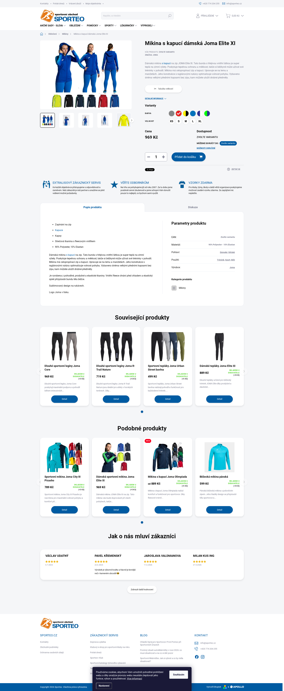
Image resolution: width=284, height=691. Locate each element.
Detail (64, 399)
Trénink (220, 260)
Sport (227, 260)
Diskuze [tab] (193, 207)
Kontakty (44, 3)
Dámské (223, 252)
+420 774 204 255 (208, 649)
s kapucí (166, 63)
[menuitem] (53, 25)
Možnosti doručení (206, 148)
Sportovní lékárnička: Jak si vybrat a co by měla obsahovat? (161, 659)
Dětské (231, 252)
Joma (232, 267)
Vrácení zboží (75, 3)
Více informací (134, 678)
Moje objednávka (93, 3)
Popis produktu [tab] (92, 207)
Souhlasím (178, 674)
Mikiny (182, 288)
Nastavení (104, 685)
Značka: (151, 55)
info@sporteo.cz (208, 643)
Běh (233, 260)
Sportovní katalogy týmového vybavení (108, 663)
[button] (142, 412)
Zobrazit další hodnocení (142, 589)
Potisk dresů (58, 3)
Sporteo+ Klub (96, 658)
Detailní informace (154, 98)
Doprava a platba (98, 642)
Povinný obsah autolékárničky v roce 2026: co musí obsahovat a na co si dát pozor (161, 651)
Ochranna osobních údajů (52, 652)
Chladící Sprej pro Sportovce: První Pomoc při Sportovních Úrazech (160, 643)
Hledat (170, 16)
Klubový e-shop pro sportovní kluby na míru (110, 647)
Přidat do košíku (185, 157)
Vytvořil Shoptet (213, 687)
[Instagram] (202, 656)
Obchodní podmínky (49, 647)
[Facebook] (197, 656)
